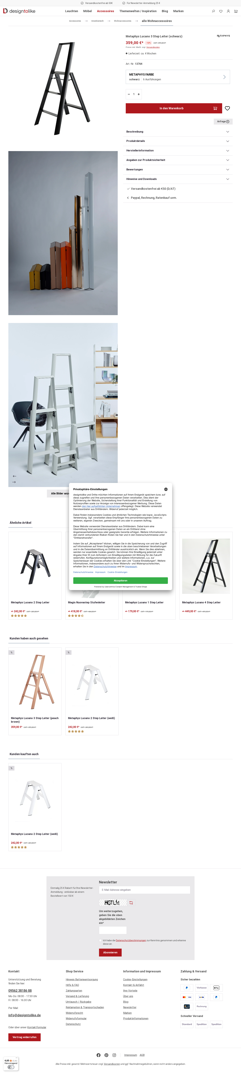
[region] (63, 265)
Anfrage (221, 121)
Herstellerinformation (140, 150)
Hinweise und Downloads (141, 179)
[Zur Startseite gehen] (19, 11)
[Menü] (17, 1059)
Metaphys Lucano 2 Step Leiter (30, 602)
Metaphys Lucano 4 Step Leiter (201, 602)
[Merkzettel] (221, 11)
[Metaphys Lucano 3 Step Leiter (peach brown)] (35, 682)
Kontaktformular (36, 1027)
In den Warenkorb (171, 108)
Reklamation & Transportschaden (85, 1007)
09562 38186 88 (20, 991)
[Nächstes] (14, 482)
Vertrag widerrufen (24, 1037)
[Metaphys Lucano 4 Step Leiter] (206, 566)
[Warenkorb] (236, 11)
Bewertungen (134, 169)
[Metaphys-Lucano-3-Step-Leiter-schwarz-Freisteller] (63, 88)
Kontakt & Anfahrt (133, 985)
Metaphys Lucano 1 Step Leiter (144, 602)
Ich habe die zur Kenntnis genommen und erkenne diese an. (144, 942)
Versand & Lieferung (77, 996)
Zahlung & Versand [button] (194, 971)
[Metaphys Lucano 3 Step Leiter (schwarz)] (63, 233)
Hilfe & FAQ (72, 985)
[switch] (11, 1067)
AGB (142, 1055)
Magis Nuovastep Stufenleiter (86, 602)
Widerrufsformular (76, 1018)
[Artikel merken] (226, 108)
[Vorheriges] (14, 476)
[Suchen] (213, 11)
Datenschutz (73, 1024)
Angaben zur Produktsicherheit (145, 160)
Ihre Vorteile (130, 990)
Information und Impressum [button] (142, 971)
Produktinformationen (135, 1018)
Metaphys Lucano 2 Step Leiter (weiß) (91, 718)
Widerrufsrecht (74, 1012)
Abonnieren (110, 952)
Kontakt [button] (14, 971)
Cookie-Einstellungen (135, 979)
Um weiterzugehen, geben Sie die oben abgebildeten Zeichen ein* (112, 917)
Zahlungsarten (74, 990)
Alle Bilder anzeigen (63, 493)
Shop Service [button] (74, 971)
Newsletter (129, 1007)
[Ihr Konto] (228, 11)
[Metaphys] (223, 35)
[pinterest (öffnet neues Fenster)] (106, 1055)
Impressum (130, 1055)
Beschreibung (134, 131)
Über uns (128, 996)
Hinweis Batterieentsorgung (82, 979)
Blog (125, 1001)
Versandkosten (153, 47)
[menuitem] (92, 980)
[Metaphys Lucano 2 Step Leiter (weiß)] (92, 682)
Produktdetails (135, 141)
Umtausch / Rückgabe (78, 1001)
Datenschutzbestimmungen (131, 940)
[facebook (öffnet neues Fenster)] (98, 1055)
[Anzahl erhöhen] (139, 94)
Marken (127, 1012)
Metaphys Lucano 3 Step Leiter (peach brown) (35, 720)
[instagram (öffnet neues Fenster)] (114, 1055)
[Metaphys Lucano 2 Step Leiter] (35, 566)
